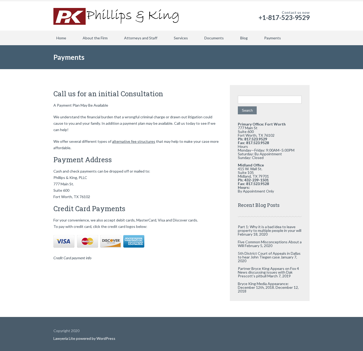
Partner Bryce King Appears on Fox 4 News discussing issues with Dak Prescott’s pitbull (268, 272)
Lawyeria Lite (64, 338)
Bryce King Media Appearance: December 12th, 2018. (263, 285)
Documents (214, 38)
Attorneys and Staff (140, 38)
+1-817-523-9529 (284, 17)
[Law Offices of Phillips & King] (117, 16)
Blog (244, 38)
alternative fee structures (133, 141)
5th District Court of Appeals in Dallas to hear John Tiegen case (269, 255)
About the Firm (95, 38)
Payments (272, 38)
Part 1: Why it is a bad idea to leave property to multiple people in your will (269, 228)
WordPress (105, 338)
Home (61, 38)
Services (181, 38)
